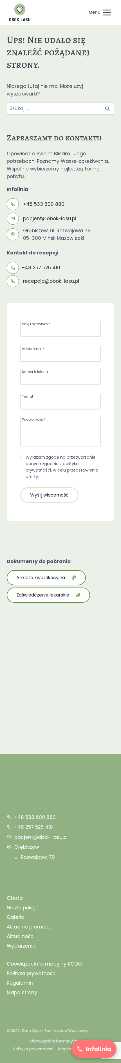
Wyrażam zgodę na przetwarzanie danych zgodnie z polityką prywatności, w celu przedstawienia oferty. (62, 466)
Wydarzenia (21, 946)
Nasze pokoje (23, 907)
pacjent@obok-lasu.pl (49, 218)
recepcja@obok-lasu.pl (51, 281)
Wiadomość (33, 419)
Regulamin (20, 983)
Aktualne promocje (30, 926)
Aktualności (21, 936)
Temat (27, 396)
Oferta (15, 898)
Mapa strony (22, 992)
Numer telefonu (35, 371)
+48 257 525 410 (41, 267)
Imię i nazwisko (36, 324)
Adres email (33, 348)
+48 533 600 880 (43, 204)
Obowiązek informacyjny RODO (44, 963)
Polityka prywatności (32, 973)
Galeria (15, 917)
